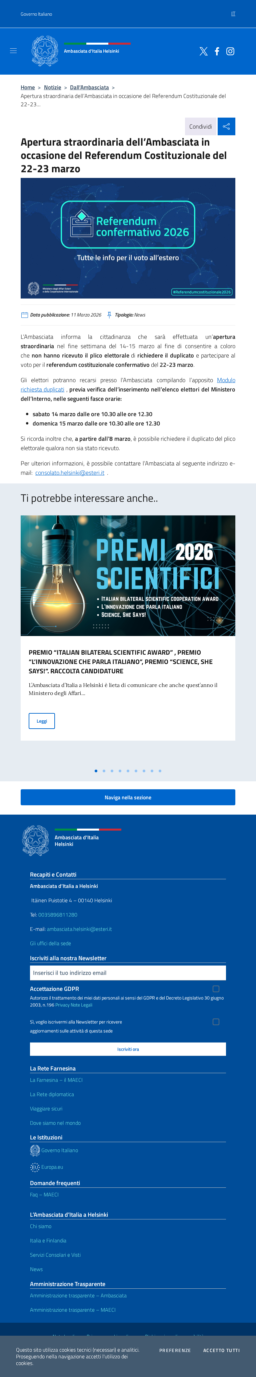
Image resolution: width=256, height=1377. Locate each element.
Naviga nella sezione (128, 797)
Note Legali (81, 1004)
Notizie (52, 87)
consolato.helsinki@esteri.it (69, 472)
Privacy (62, 1004)
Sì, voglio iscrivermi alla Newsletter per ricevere (76, 1022)
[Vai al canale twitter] (202, 51)
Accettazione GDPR (54, 988)
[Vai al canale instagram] (228, 51)
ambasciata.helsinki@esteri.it (79, 929)
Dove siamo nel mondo (55, 1123)
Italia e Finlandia (48, 1240)
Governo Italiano (36, 13)
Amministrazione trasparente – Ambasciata (78, 1295)
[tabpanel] (128, 640)
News (36, 1269)
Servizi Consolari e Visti (55, 1255)
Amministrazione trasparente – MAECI (73, 1310)
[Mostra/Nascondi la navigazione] (13, 51)
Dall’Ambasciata (89, 87)
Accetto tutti (221, 1350)
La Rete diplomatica (52, 1094)
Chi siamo (40, 1226)
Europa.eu (51, 1167)
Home (28, 87)
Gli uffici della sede (50, 943)
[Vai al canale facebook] (215, 51)
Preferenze (175, 1350)
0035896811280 (57, 915)
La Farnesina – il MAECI (56, 1080)
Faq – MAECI (44, 1194)
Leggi (46, 720)
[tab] (96, 771)
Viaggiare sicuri (46, 1108)
